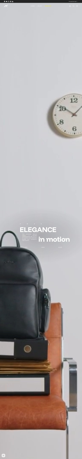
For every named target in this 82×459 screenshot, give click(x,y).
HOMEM (33, 6)
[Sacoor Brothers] (6, 6)
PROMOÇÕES (48, 6)
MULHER (40, 6)
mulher (60, 247)
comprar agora (23, 247)
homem (43, 247)
